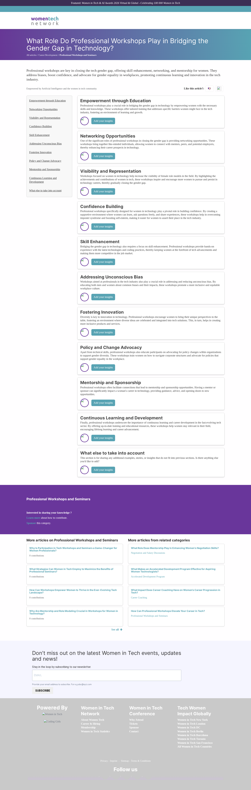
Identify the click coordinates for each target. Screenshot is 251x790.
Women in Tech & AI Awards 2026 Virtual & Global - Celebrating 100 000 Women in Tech (131, 3)
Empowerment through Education (47, 100)
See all (115, 629)
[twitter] (136, 777)
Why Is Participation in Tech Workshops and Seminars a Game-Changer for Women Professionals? (73, 549)
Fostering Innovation (40, 152)
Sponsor (31, 523)
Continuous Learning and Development (43, 180)
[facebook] (103, 777)
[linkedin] (114, 777)
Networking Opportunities (43, 109)
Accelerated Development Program (148, 576)
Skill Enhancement (39, 135)
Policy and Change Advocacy (45, 160)
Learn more (33, 517)
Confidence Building (40, 126)
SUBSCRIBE (42, 690)
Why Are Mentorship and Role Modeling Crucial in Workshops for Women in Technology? (73, 612)
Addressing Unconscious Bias (45, 143)
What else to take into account (45, 190)
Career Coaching (139, 597)
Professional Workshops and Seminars (149, 616)
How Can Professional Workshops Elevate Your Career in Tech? (168, 610)
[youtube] (146, 777)
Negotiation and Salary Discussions (148, 553)
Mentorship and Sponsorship (44, 169)
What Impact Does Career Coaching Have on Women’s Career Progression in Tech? (175, 591)
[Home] (46, 20)
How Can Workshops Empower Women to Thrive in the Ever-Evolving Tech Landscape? (73, 591)
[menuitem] (92, 719)
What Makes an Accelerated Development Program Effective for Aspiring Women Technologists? (173, 570)
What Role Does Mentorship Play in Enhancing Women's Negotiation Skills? (175, 548)
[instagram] (125, 777)
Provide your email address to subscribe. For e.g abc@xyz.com (62, 684)
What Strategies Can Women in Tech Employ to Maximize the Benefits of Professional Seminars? (71, 570)
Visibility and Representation (44, 117)
